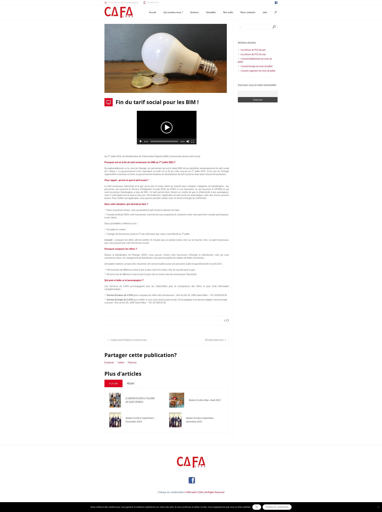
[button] (167, 127)
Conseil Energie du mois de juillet (257, 66)
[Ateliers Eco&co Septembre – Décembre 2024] (115, 419)
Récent (131, 383)
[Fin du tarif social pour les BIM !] (165, 58)
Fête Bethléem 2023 (214, 340)
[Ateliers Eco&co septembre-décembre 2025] (175, 419)
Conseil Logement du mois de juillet (258, 70)
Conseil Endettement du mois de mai (128, 340)
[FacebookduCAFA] (276, 2)
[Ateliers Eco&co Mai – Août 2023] (176, 400)
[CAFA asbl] (191, 462)
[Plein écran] (192, 141)
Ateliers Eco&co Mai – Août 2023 (205, 400)
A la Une (113, 383)
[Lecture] (140, 141)
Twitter (120, 362)
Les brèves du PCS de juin (253, 50)
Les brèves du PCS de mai (253, 54)
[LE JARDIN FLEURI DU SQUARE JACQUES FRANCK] (115, 400)
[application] (167, 127)
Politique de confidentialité (171, 492)
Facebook (109, 362)
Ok (256, 507)
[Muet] (187, 141)
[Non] (378, 507)
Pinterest (132, 362)
